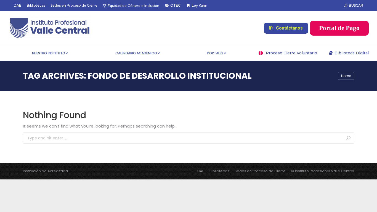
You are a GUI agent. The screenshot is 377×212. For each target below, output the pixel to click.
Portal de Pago (339, 28)
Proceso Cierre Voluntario (291, 53)
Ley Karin (199, 5)
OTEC (175, 5)
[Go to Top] (368, 203)
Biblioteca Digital (351, 53)
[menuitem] (17, 5)
